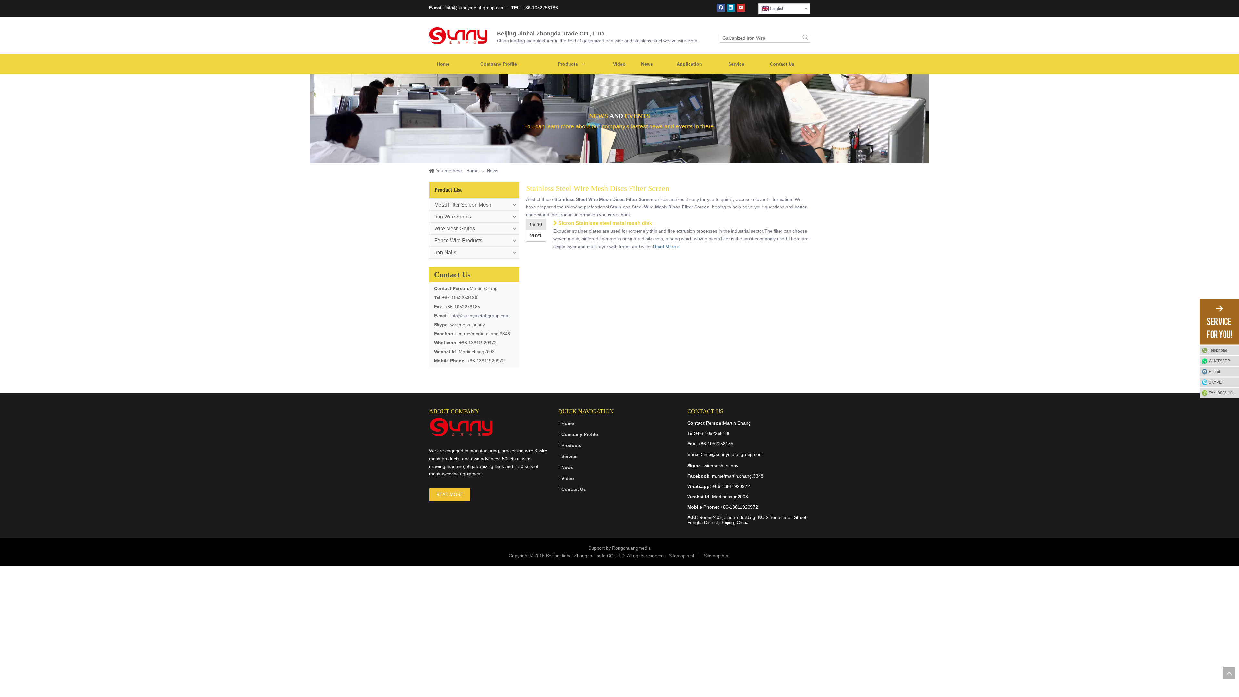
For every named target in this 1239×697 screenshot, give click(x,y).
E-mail (1214, 371)
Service (569, 456)
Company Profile (579, 434)
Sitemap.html (717, 555)
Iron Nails (445, 252)
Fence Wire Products (458, 240)
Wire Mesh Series (454, 228)
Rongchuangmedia (631, 548)
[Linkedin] (731, 8)
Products (571, 445)
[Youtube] (741, 8)
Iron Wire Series (452, 216)
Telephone (1218, 350)
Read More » (666, 246)
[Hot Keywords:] (805, 38)
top (1229, 673)
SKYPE (1215, 382)
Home (567, 423)
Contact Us (573, 489)
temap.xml (683, 555)
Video (567, 478)
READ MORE (449, 494)
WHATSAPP (1219, 361)
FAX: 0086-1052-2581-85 (1224, 393)
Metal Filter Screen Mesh (462, 204)
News (567, 467)
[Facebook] (721, 8)
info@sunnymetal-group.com (479, 315)
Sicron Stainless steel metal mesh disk (605, 223)
